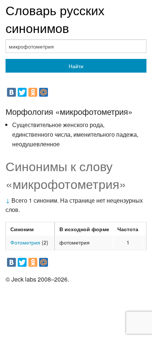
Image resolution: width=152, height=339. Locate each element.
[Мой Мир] (43, 92)
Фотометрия (25, 242)
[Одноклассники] (32, 92)
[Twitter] (22, 92)
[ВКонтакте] (11, 92)
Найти (76, 66)
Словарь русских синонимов (55, 19)
